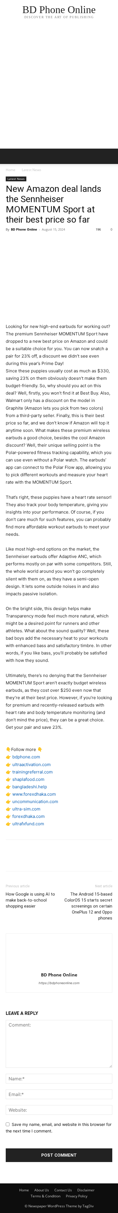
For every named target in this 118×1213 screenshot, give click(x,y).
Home (10, 169)
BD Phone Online (24, 229)
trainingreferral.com (32, 772)
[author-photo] (59, 966)
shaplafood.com (28, 779)
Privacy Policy (76, 1196)
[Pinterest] (38, 242)
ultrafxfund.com (28, 823)
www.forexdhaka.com (34, 794)
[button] (110, 156)
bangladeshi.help (29, 786)
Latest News (31, 169)
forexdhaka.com (28, 816)
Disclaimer (86, 1190)
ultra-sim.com (26, 809)
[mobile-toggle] (10, 156)
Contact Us (63, 1190)
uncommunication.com (35, 801)
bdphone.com (26, 757)
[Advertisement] (59, 87)
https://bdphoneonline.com (59, 983)
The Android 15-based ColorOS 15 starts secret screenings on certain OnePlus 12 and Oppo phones (88, 906)
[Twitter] (24, 242)
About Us (41, 1190)
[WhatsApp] (51, 242)
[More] (64, 242)
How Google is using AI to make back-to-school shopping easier (30, 900)
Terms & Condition (45, 1196)
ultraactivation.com (31, 764)
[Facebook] (11, 242)
